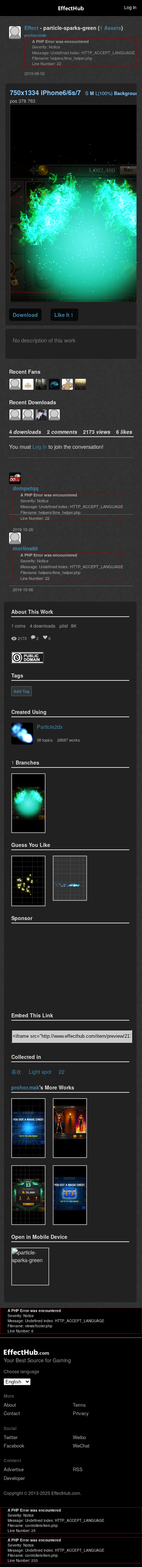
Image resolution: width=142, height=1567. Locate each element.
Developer (14, 1477)
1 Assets (110, 27)
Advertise (14, 1469)
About (10, 1404)
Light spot (40, 1071)
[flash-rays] (28, 1128)
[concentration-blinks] (70, 1195)
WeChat (81, 1445)
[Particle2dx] (22, 734)
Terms (79, 1404)
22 (61, 1071)
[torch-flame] (70, 1128)
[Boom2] (28, 881)
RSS (78, 1469)
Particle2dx (50, 726)
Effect (31, 27)
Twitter (10, 1437)
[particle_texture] (70, 878)
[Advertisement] (47, 965)
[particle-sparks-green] (28, 803)
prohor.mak (35, 35)
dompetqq (26, 488)
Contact (12, 1413)
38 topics (45, 740)
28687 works (68, 740)
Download (25, 314)
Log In (39, 446)
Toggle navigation (8, 7)
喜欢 (16, 1071)
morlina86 (25, 548)
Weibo (79, 1437)
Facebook (14, 1445)
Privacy (81, 1413)
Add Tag (21, 691)
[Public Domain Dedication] (27, 661)
